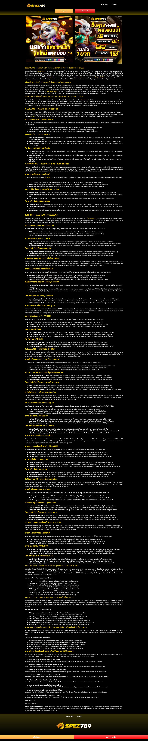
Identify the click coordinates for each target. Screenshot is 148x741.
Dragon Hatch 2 (99, 77)
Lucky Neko (78, 77)
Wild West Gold (52, 91)
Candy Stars (50, 77)
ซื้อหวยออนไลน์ (91, 218)
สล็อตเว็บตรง (104, 4)
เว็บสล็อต (47, 177)
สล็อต (32, 116)
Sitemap (114, 4)
